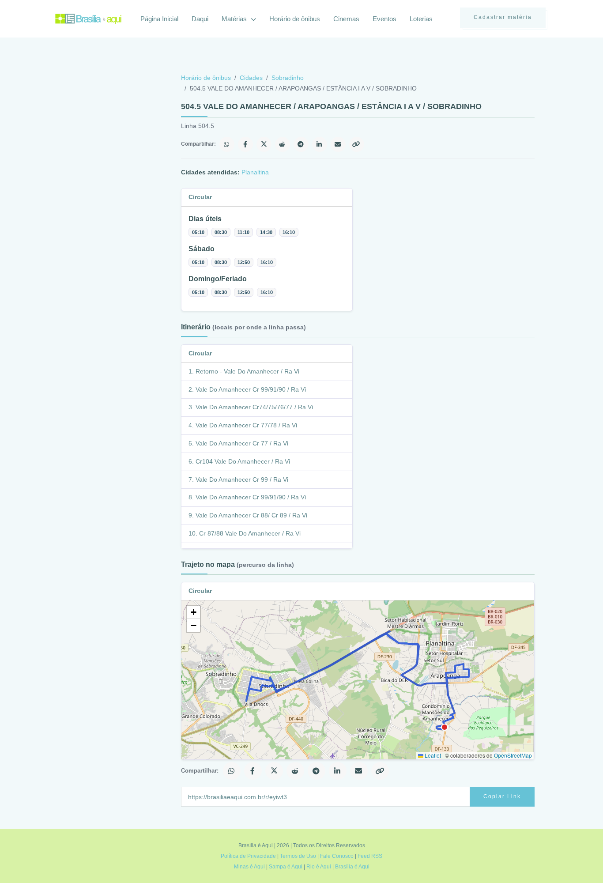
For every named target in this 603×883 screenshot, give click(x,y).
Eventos (384, 19)
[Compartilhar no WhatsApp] (226, 144)
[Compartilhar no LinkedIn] (319, 144)
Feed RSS (370, 856)
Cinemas (346, 19)
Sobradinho (287, 77)
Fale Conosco (337, 856)
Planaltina (255, 172)
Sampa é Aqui (285, 867)
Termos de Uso (298, 856)
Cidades (251, 77)
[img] (357, 679)
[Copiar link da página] (356, 144)
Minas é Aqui (249, 867)
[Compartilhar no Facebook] (245, 144)
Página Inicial (159, 19)
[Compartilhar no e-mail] (338, 144)
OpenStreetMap (513, 755)
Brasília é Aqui (352, 867)
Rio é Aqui (318, 867)
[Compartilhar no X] (263, 144)
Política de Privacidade (248, 856)
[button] (193, 612)
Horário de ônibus (294, 19)
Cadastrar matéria (503, 17)
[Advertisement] (121, 138)
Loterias (421, 19)
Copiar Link (502, 796)
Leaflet (432, 755)
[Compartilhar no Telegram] (301, 144)
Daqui (200, 19)
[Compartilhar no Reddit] (282, 144)
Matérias (235, 19)
